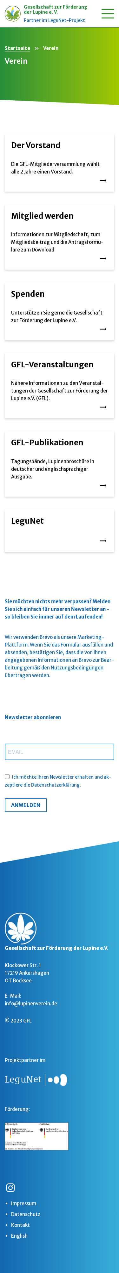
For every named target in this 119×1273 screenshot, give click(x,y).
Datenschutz (25, 1214)
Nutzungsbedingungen (77, 668)
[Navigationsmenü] (108, 13)
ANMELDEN (25, 805)
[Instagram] (10, 1187)
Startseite (17, 48)
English (19, 1236)
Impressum (23, 1203)
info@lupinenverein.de (31, 1004)
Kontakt (20, 1225)
